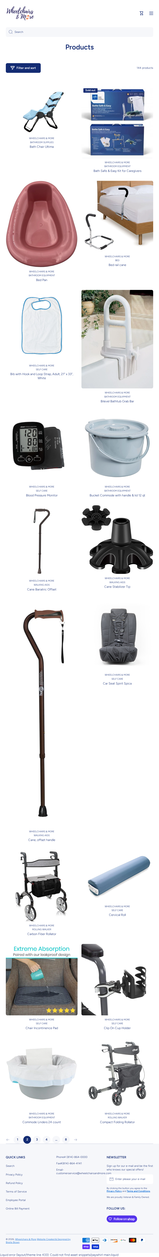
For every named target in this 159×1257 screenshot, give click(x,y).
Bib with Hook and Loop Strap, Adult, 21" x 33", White (41, 376)
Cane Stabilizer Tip (117, 587)
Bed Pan (41, 280)
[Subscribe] (148, 1179)
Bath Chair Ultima (42, 147)
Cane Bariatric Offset (41, 589)
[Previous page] (9, 1140)
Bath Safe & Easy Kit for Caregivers (117, 171)
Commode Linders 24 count (41, 1122)
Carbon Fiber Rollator (41, 934)
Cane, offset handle (41, 840)
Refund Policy (14, 1183)
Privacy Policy (14, 1174)
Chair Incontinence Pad (42, 1028)
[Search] (9, 32)
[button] (141, 13)
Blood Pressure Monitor (42, 495)
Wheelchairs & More (25, 1239)
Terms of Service (16, 1191)
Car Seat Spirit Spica (117, 683)
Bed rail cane (117, 265)
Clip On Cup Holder (117, 1028)
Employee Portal (16, 1200)
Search (10, 1166)
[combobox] (79, 32)
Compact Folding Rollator (117, 1122)
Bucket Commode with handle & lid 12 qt (117, 495)
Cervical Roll (117, 915)
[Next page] (75, 1140)
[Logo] (20, 13)
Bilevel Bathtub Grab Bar (117, 401)
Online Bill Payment (17, 1208)
